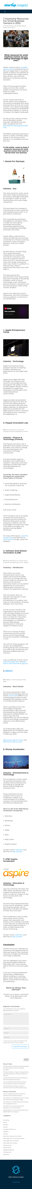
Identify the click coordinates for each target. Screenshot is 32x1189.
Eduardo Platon (7, 1110)
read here (19, 850)
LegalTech (6, 1131)
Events (5, 1122)
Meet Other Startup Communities (12, 1136)
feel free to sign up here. (13, 742)
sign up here (17, 851)
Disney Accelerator (15, 749)
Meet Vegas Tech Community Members (13, 1138)
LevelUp (5, 1134)
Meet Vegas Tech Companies (11, 1140)
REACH (9, 671)
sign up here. (17, 937)
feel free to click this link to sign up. (15, 662)
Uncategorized (7, 1152)
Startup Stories (7, 1147)
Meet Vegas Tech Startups (10, 1143)
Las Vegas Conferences (9, 1129)
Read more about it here (13, 740)
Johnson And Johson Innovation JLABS (15, 552)
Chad (4, 1093)
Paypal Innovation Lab (16, 423)
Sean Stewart (10, 26)
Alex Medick (6, 1102)
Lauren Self (12, 696)
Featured (5, 1124)
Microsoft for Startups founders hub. (15, 126)
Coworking (6, 1120)
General (5, 1127)
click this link (8, 539)
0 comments (11, 27)
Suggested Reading (8, 1150)
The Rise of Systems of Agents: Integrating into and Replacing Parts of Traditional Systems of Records (16, 1073)
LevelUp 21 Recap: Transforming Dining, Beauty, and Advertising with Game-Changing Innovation (16, 1068)
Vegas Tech (6, 1154)
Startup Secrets (7, 1145)
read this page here (11, 662)
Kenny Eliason (7, 1098)
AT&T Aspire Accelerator (10, 860)
